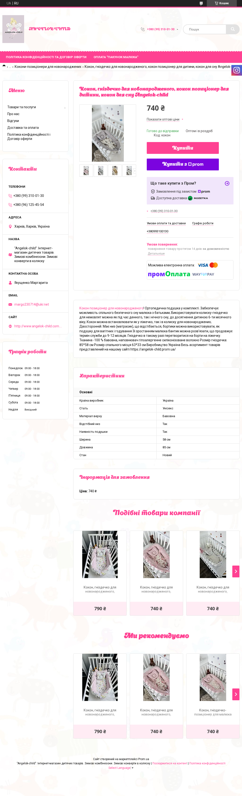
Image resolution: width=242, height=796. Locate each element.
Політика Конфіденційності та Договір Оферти (46, 57)
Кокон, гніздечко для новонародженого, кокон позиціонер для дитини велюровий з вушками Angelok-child (99, 590)
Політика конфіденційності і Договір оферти (28, 137)
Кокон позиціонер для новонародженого (111, 308)
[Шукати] (233, 29)
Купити (182, 148)
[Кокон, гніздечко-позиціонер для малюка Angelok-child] (212, 677)
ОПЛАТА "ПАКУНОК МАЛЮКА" (116, 57)
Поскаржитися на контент (169, 763)
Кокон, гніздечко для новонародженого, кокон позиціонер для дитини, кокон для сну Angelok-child (156, 590)
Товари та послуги (21, 107)
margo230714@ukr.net (31, 304)
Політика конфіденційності (207, 763)
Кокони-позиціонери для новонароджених (48, 67)
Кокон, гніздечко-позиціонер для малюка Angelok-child (213, 713)
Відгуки (13, 121)
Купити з (174, 164)
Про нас (13, 114)
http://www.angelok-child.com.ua (38, 326)
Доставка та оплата (23, 128)
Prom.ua (143, 759)
